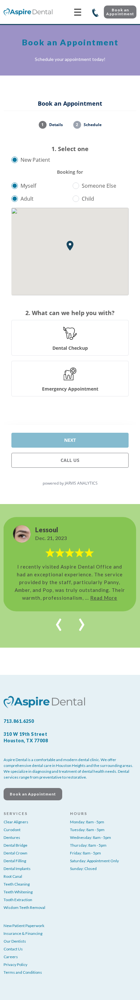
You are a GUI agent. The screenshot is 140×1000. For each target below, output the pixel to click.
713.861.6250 (95, 12)
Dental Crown (15, 853)
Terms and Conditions (23, 972)
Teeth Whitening (18, 891)
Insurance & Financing (23, 933)
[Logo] (28, 12)
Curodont (12, 829)
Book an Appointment (120, 11)
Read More (103, 598)
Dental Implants (17, 868)
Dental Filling (15, 860)
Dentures (12, 837)
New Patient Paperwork (24, 925)
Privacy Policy (15, 964)
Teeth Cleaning (17, 884)
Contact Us (13, 949)
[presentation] (59, 621)
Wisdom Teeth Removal (24, 907)
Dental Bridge (15, 845)
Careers (11, 956)
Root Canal (13, 876)
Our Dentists (15, 941)
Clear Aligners (16, 821)
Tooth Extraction (18, 899)
